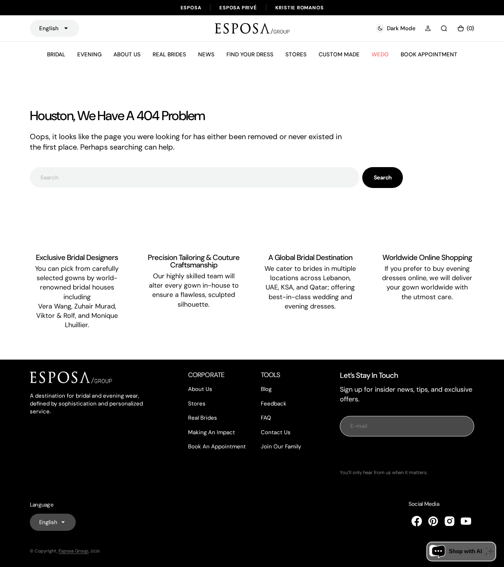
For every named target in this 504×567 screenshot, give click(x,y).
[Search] (444, 28)
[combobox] (194, 177)
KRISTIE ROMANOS (299, 7)
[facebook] (416, 521)
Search (383, 177)
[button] (428, 28)
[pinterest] (433, 521)
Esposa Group (73, 551)
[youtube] (466, 521)
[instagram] (449, 521)
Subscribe (407, 453)
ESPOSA (191, 7)
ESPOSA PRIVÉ (238, 7)
